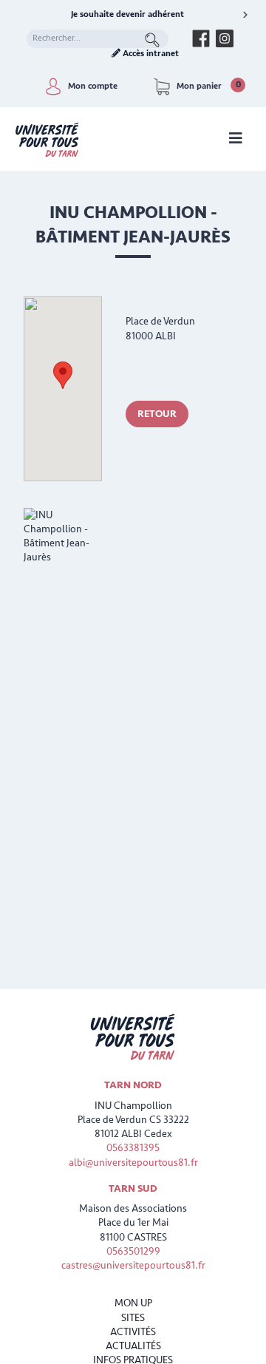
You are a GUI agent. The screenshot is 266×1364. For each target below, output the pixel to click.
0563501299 (133, 1251)
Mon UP (133, 1303)
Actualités (133, 1346)
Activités (133, 1332)
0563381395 (133, 1147)
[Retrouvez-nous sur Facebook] (201, 38)
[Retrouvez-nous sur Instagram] (224, 38)
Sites (133, 1318)
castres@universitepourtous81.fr (133, 1265)
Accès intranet (149, 53)
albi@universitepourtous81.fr (133, 1162)
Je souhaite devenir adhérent (127, 14)
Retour (157, 413)
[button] (62, 375)
